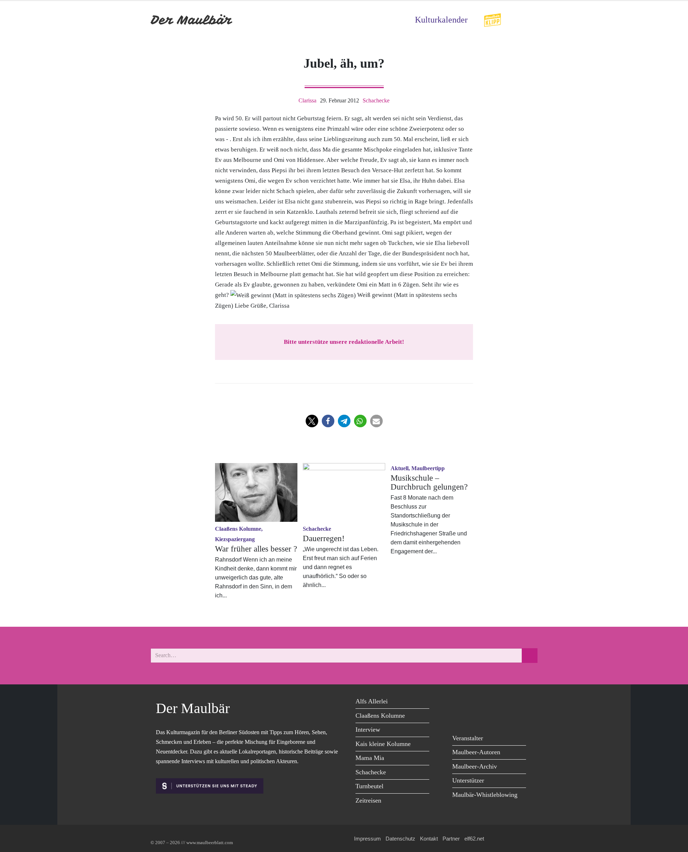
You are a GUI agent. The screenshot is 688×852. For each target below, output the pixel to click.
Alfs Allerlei (371, 701)
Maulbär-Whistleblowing (484, 794)
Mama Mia (369, 757)
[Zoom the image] (492, 17)
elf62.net (474, 839)
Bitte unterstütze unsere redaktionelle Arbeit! (344, 341)
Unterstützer (468, 780)
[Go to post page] (256, 492)
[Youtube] (491, 702)
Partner (451, 839)
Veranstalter (467, 738)
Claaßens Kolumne (380, 715)
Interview (367, 729)
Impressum (367, 839)
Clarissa (307, 100)
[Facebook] (459, 702)
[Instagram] (508, 702)
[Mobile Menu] (529, 20)
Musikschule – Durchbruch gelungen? (429, 482)
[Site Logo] (191, 20)
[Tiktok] (459, 717)
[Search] (530, 655)
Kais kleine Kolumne (383, 743)
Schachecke (376, 100)
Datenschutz (400, 839)
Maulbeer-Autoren (476, 752)
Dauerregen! (324, 538)
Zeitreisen (368, 800)
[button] (312, 421)
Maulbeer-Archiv (474, 766)
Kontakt (429, 839)
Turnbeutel (369, 786)
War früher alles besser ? (256, 548)
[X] (475, 702)
